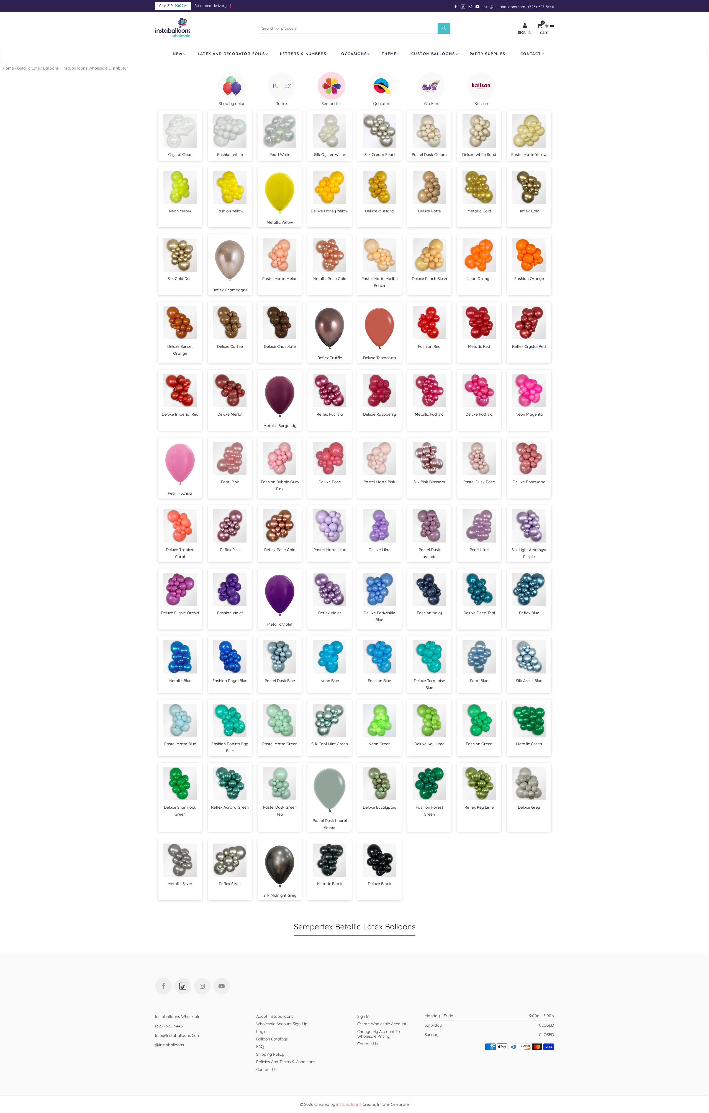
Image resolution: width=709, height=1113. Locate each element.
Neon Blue (329, 680)
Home (8, 68)
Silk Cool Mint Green (329, 743)
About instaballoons (274, 1016)
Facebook (163, 986)
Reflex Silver (230, 883)
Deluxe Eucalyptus (379, 807)
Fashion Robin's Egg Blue (229, 747)
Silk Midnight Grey (279, 895)
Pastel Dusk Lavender (429, 553)
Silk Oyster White (329, 154)
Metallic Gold (479, 211)
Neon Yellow (180, 211)
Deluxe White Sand (479, 154)
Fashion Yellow (230, 211)
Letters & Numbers (303, 53)
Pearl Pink (230, 481)
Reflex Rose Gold (280, 549)
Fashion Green (479, 743)
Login (261, 1031)
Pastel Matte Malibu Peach (379, 282)
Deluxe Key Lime (429, 743)
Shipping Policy (270, 1054)
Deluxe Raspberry (379, 414)
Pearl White (279, 154)
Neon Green (380, 743)
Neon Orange (479, 278)
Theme (389, 53)
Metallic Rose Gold (329, 278)
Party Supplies (487, 53)
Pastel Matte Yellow (529, 154)
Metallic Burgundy (279, 425)
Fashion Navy (429, 612)
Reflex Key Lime (479, 807)
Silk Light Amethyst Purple (529, 553)
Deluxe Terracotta (379, 357)
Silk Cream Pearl (379, 154)
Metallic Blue (180, 680)
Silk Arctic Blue (529, 680)
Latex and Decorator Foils (231, 53)
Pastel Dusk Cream (429, 154)
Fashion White (230, 154)
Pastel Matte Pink (379, 481)
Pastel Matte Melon (279, 278)
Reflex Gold (529, 211)
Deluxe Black (379, 883)
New (178, 53)
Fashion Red (429, 346)
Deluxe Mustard (379, 211)
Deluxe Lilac (379, 549)
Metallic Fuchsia (429, 414)
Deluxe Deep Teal (479, 612)
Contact (530, 53)
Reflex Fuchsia (330, 414)
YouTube (221, 986)
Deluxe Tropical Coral (180, 553)
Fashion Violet (230, 612)
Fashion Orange (529, 278)
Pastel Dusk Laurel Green (330, 824)
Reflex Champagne (230, 289)
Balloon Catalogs (272, 1039)
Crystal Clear (180, 154)
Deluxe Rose (329, 481)
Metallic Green (529, 743)
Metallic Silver (180, 883)
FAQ (260, 1046)
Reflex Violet (329, 612)
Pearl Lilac (479, 549)
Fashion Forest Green (429, 811)
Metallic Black (329, 883)
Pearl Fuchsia (180, 493)
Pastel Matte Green (279, 743)
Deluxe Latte (429, 211)
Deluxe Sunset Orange (180, 350)
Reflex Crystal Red (529, 346)
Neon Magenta (529, 414)
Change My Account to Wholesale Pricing (378, 1034)
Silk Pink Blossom (429, 481)
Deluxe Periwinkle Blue (379, 616)
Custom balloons (433, 53)
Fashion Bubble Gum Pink (280, 485)
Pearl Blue (479, 680)
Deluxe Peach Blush (429, 278)
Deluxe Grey (529, 807)
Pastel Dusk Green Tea (280, 811)
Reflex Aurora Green (230, 807)
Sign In (363, 1016)
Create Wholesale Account (381, 1023)
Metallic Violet (279, 624)
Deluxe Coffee (230, 346)
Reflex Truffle (329, 357)
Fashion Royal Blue (229, 680)
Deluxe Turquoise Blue (429, 684)
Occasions (354, 53)
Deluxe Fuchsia (479, 414)
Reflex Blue (529, 612)
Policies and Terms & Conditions (285, 1061)
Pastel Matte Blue (180, 743)
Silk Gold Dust (180, 278)
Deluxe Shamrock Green (180, 811)
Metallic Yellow (280, 222)
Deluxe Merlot (230, 414)
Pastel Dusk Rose (479, 481)
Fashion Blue (379, 680)
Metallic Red (479, 346)
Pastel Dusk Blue (280, 680)
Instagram (202, 986)
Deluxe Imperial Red (180, 414)
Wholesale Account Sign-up (281, 1023)
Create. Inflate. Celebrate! (373, 1104)
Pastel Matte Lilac (330, 549)
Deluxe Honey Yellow (329, 211)
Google (463, 6)
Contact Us (266, 1069)
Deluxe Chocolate (280, 346)
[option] (232, 89)
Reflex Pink (230, 549)
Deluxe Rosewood (529, 481)
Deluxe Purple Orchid (180, 612)
